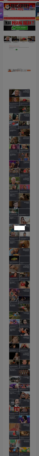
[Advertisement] (19, 228)
